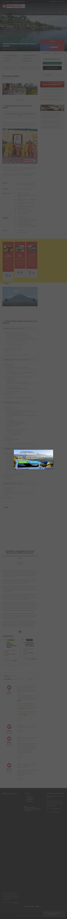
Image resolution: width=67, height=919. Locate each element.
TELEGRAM (33, 462)
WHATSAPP (23, 462)
